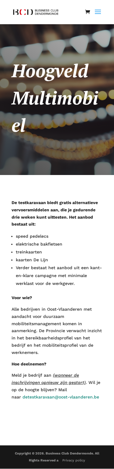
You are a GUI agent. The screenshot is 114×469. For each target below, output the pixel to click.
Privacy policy (73, 460)
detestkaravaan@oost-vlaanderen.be (60, 397)
